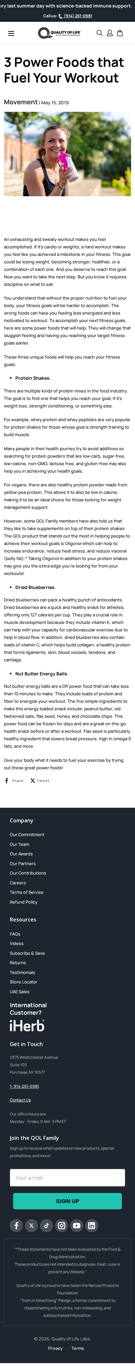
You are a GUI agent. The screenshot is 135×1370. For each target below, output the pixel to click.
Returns (18, 962)
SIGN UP (67, 1201)
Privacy (56, 1348)
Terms (77, 1348)
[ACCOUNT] (109, 33)
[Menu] (11, 33)
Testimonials (22, 972)
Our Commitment (27, 834)
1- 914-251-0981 (24, 1086)
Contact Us (20, 1100)
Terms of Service (27, 892)
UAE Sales (19, 991)
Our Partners (23, 863)
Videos (17, 943)
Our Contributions (28, 873)
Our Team (19, 844)
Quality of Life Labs (70, 1339)
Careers (18, 883)
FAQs (15, 934)
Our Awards (21, 854)
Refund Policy (23, 902)
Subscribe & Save (27, 953)
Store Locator (23, 982)
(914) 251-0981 (77, 16)
